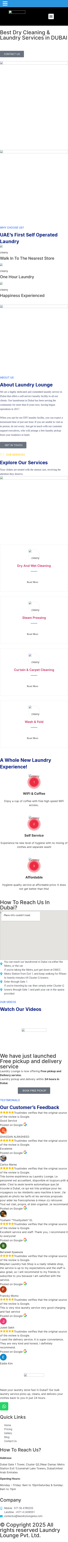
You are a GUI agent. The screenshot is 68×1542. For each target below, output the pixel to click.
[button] (51, 16)
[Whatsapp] (4, 1406)
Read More (33, 582)
